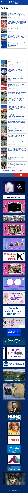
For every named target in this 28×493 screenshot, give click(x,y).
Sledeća (13, 170)
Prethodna (7, 170)
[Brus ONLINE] (14, 2)
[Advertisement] (14, 54)
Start (2, 170)
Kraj (18, 170)
